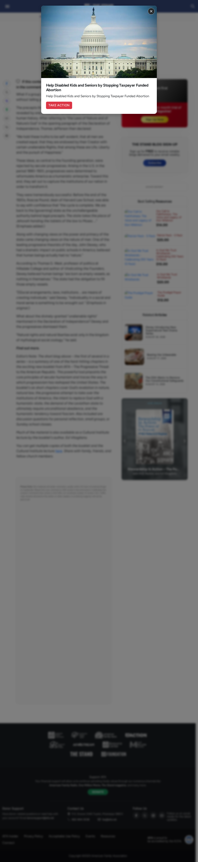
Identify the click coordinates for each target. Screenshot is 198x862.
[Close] (151, 11)
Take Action (59, 105)
